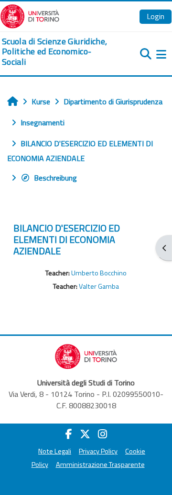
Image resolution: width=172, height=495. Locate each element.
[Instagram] (102, 434)
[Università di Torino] (30, 15)
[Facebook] (69, 434)
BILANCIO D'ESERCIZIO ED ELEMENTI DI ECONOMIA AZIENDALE (66, 239)
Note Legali (54, 451)
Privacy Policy (98, 451)
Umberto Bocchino (99, 273)
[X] (85, 434)
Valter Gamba (99, 286)
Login (155, 16)
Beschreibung (55, 177)
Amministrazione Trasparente (100, 464)
